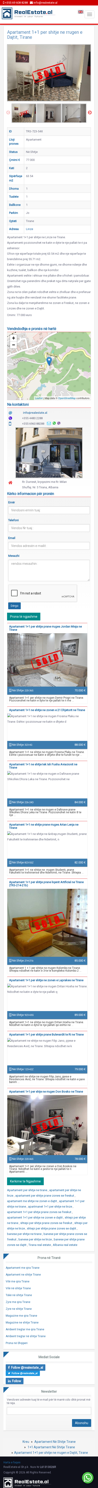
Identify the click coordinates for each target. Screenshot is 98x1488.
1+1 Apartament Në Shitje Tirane (51, 1447)
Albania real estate (65, 1245)
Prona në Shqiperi (17, 1343)
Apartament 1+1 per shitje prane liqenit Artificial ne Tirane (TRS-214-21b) (46, 883)
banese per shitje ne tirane (24, 1234)
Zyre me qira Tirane (18, 1302)
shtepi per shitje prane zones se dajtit (52, 1228)
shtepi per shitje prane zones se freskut (46, 1223)
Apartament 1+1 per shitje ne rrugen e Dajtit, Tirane (51, 1452)
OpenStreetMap (67, 398)
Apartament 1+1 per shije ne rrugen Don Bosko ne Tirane (46, 1091)
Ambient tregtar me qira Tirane (25, 1329)
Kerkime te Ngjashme (25, 1181)
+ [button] (13, 338)
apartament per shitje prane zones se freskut (45, 1195)
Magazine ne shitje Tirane (22, 1322)
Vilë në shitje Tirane (18, 1288)
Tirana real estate (40, 1245)
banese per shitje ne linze (35, 1239)
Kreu (26, 1442)
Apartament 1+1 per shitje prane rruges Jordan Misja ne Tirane (45, 628)
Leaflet (39, 398)
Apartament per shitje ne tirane (27, 1190)
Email (11, 538)
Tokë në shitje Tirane (19, 1295)
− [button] (13, 345)
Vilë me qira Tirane (17, 1281)
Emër (11, 502)
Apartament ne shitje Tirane (23, 1274)
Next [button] (90, 112)
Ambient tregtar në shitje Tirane (26, 1336)
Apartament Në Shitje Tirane (55, 1442)
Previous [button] (8, 112)
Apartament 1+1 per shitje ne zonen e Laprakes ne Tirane (46, 980)
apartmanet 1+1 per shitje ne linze (50, 1206)
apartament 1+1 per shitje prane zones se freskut (39, 1212)
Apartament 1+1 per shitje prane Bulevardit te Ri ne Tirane (46, 1034)
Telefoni (13, 520)
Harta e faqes (12, 1462)
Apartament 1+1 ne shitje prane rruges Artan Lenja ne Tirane (43, 826)
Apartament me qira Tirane (22, 1267)
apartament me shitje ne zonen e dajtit (32, 1201)
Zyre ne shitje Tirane (19, 1308)
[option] (24, 113)
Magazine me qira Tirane (21, 1315)
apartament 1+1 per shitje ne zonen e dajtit (35, 1217)
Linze (29, 229)
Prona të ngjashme (23, 616)
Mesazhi (13, 555)
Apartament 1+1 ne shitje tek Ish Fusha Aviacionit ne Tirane (43, 766)
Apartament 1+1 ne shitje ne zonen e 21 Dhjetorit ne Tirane (47, 710)
